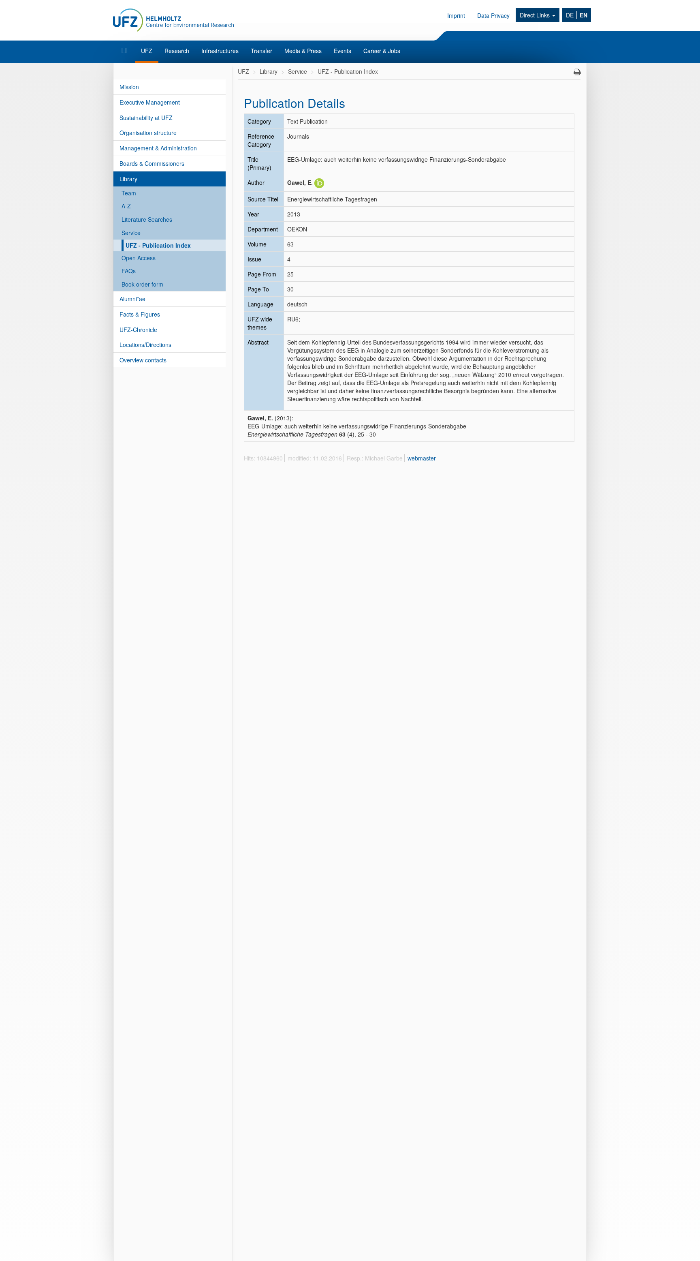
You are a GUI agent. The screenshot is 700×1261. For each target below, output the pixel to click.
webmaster (422, 458)
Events (342, 51)
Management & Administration (158, 148)
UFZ (146, 51)
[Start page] (125, 51)
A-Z (126, 206)
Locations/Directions (145, 344)
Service (131, 233)
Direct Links (535, 15)
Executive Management (150, 102)
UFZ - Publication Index (158, 245)
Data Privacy (493, 15)
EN (583, 15)
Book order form (142, 284)
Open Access (139, 258)
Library (128, 179)
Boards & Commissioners (152, 163)
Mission (129, 87)
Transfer (261, 51)
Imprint (456, 15)
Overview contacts (143, 360)
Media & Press (303, 51)
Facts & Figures (140, 314)
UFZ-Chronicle (138, 329)
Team (129, 193)
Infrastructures (220, 51)
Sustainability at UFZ (146, 117)
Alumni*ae (132, 299)
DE (570, 15)
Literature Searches (147, 219)
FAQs (129, 271)
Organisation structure (148, 132)
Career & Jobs (381, 51)
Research (176, 51)
